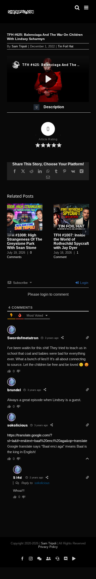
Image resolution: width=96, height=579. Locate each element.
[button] (49, 107)
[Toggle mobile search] (77, 7)
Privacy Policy (48, 547)
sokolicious (17, 425)
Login (83, 283)
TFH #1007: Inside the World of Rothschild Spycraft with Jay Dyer (71, 241)
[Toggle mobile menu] (86, 7)
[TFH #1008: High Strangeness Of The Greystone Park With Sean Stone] (24, 205)
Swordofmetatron (22, 338)
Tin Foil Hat (65, 46)
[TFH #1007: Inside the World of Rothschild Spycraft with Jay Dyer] (71, 205)
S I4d (17, 477)
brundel (14, 390)
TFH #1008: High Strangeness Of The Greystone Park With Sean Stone (24, 241)
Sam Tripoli (19, 46)
